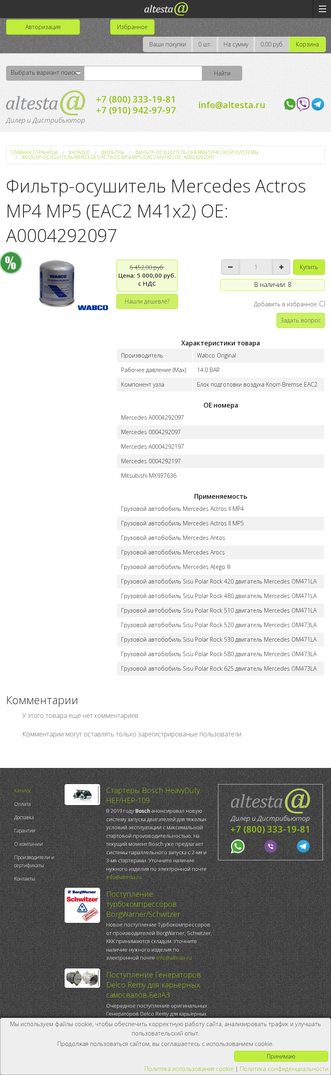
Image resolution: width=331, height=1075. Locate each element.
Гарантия (24, 830)
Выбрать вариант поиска (45, 72)
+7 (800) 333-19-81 (136, 99)
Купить (309, 267)
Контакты (24, 878)
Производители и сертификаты (34, 861)
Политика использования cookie (189, 1069)
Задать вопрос (301, 320)
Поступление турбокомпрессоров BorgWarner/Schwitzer (143, 904)
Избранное (132, 27)
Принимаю (281, 1056)
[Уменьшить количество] (230, 267)
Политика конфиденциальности (284, 1069)
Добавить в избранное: (287, 304)
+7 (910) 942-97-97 (136, 110)
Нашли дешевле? (147, 301)
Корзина (307, 44)
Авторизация (43, 27)
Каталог (22, 790)
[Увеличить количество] (281, 267)
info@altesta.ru (231, 104)
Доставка (24, 817)
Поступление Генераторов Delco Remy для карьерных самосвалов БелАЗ (153, 985)
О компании (28, 844)
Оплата (22, 804)
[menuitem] (37, 790)
